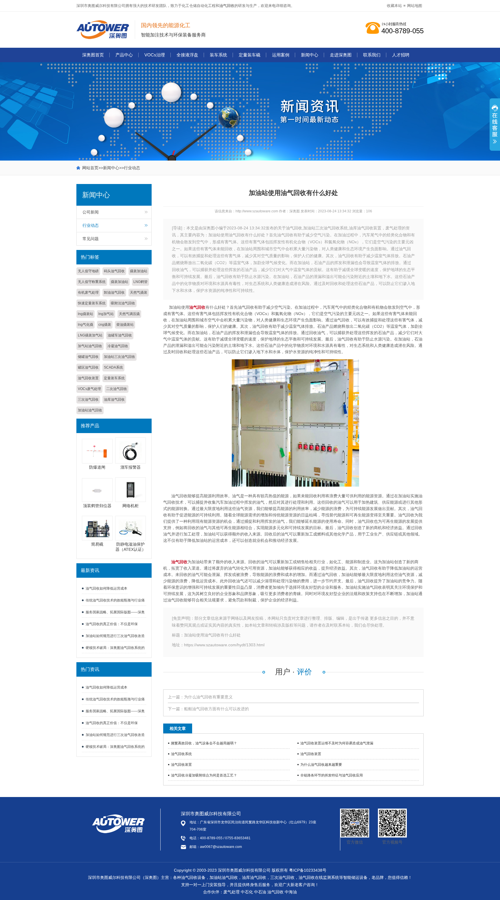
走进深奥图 (341, 54)
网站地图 (414, 5)
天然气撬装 (138, 292)
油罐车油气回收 (120, 335)
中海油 (291, 892)
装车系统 (218, 54)
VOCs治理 (154, 54)
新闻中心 (309, 54)
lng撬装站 (85, 314)
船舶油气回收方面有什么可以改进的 (216, 708)
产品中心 (124, 54)
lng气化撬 (85, 325)
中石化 (247, 892)
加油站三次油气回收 (119, 357)
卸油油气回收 (114, 292)
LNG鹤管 (140, 282)
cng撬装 (104, 325)
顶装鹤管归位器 (97, 505)
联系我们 (371, 54)
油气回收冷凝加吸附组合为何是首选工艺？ (204, 775)
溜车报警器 (130, 467)
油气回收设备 (193, 877)
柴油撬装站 (125, 325)
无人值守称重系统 (92, 282)
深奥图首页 (93, 54)
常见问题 (90, 238)
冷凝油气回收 (117, 346)
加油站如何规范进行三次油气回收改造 (115, 636)
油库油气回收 (114, 399)
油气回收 (226, 5)
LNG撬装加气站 (90, 335)
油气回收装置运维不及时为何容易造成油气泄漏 (336, 743)
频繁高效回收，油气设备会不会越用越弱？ (204, 743)
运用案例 (280, 54)
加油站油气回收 (90, 410)
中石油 (260, 892)
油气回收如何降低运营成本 (106, 588)
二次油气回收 (116, 389)
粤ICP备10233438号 (307, 870)
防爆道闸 (97, 467)
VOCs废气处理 (89, 389)
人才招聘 (400, 54)
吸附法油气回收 (123, 303)
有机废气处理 (88, 292)
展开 (495, 127)
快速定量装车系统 (92, 303)
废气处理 (231, 892)
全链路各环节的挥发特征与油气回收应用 (331, 775)
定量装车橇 (249, 54)
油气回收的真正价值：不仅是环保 (112, 624)
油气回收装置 (88, 378)
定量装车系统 (114, 378)
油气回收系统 (181, 754)
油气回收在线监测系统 (319, 877)
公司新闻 (90, 212)
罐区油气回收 (88, 367)
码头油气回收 (114, 271)
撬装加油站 (138, 271)
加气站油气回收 (90, 346)
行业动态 (132, 167)
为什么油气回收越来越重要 (321, 765)
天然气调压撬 (129, 314)
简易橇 (97, 544)
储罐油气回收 (88, 357)
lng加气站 (106, 314)
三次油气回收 (88, 399)
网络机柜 (130, 505)
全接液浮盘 (187, 54)
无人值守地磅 (88, 271)
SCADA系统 (113, 367)
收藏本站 (394, 5)
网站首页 (90, 167)
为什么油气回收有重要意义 (208, 697)
